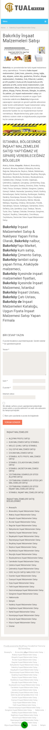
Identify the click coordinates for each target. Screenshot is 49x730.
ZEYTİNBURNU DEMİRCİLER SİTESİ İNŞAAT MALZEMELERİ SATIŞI (23, 487)
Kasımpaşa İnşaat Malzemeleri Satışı (24, 615)
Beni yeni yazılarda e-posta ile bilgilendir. (22, 416)
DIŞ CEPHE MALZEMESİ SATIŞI (22, 449)
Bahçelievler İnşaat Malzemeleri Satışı (24, 529)
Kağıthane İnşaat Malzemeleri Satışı (23, 608)
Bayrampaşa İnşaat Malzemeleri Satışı (24, 540)
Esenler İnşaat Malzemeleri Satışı (23, 576)
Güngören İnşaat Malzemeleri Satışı (23, 594)
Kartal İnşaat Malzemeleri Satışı (22, 612)
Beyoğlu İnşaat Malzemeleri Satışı (23, 554)
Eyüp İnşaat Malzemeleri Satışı (21, 583)
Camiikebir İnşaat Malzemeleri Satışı (24, 561)
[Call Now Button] (24, 725)
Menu (5, 21)
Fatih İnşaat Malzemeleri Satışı (21, 587)
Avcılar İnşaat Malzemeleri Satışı (22, 522)
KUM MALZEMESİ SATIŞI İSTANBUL (24, 442)
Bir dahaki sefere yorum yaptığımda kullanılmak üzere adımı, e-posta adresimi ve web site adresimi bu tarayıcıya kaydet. (24, 408)
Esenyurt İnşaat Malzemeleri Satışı (23, 579)
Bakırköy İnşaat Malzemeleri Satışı (23, 533)
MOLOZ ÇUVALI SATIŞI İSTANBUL (23, 446)
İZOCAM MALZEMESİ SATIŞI (21, 453)
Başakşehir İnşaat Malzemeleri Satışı (24, 536)
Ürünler (12, 626)
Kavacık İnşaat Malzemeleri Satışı (23, 619)
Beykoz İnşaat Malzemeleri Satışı (23, 547)
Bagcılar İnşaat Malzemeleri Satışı (23, 525)
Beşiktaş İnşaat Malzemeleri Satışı (23, 543)
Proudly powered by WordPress (15, 646)
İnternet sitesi (8, 394)
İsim (5, 381)
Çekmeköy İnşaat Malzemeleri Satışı (24, 569)
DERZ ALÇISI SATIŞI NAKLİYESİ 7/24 (24, 572)
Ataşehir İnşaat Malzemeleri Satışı (23, 518)
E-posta (7, 388)
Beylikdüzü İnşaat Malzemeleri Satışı (24, 551)
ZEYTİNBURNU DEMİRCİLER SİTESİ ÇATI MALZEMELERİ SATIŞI (26, 481)
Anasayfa (13, 507)
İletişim (12, 601)
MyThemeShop (24, 648)
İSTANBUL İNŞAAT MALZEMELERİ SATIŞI (26, 492)
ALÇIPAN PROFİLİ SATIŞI (19, 438)
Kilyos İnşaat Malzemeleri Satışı (22, 622)
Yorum (6, 349)
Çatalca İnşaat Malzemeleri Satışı (22, 565)
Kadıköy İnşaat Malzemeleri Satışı (23, 604)
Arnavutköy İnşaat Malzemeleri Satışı (24, 511)
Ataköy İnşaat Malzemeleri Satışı (22, 515)
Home (3, 28)
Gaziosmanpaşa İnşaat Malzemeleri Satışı (26, 590)
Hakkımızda (14, 597)
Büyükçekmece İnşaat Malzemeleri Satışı (26, 558)
